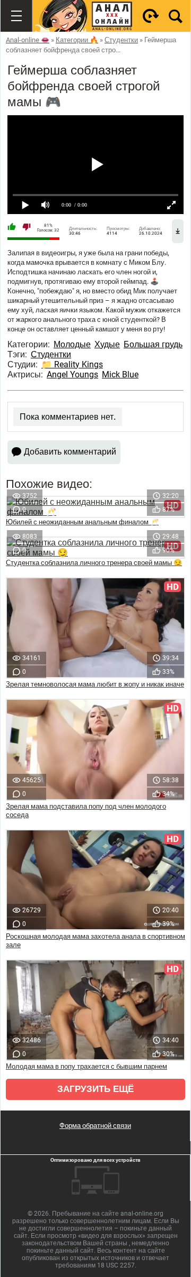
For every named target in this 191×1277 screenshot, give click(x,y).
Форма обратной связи (95, 1126)
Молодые (72, 344)
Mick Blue (120, 374)
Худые (107, 344)
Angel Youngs (72, 374)
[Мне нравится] (11, 228)
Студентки (51, 354)
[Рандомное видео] (151, 16)
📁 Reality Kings (72, 364)
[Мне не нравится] (26, 228)
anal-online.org (141, 1213)
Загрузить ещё (95, 1089)
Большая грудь (153, 344)
